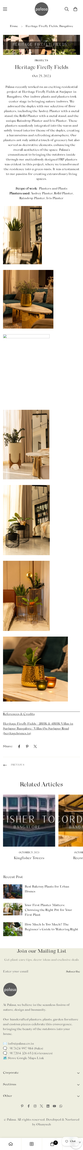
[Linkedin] (48, 1106)
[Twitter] (35, 746)
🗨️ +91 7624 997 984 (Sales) (23, 1048)
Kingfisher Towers (29, 858)
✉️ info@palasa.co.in (18, 1043)
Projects (41, 60)
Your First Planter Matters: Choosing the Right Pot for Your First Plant (48, 910)
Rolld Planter (29, 116)
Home (14, 26)
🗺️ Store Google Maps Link (23, 1058)
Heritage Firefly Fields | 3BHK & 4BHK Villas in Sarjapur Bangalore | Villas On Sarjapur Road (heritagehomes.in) (38, 728)
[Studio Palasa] (41, 9)
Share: (8, 746)
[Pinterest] (27, 746)
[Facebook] (19, 746)
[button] (75, 9)
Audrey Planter (49, 111)
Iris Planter (58, 121)
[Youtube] (54, 1106)
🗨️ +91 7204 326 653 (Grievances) (28, 1053)
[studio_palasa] (35, 1106)
